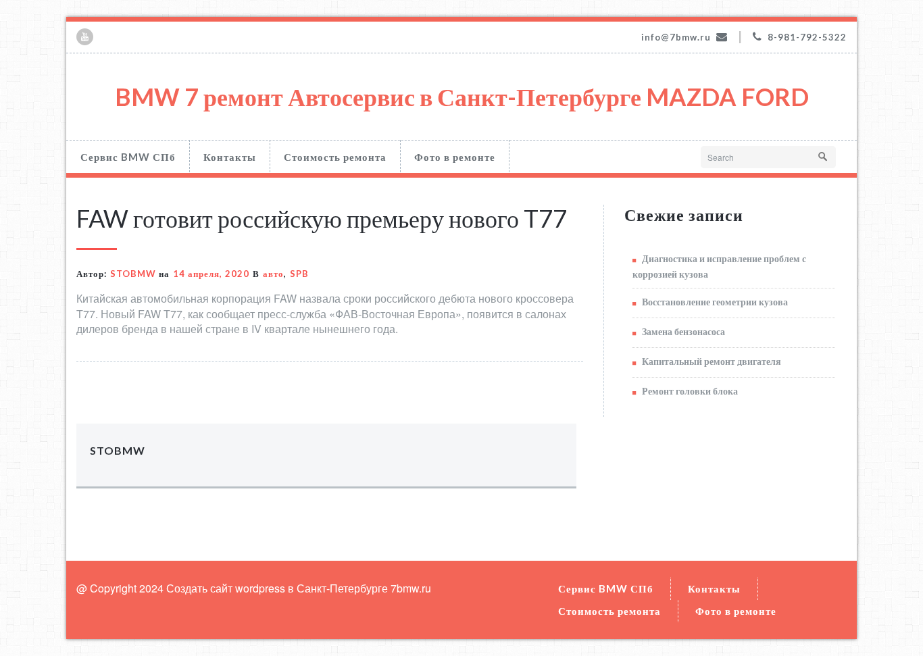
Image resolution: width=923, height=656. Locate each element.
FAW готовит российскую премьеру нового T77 (321, 218)
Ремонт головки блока (690, 391)
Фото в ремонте (454, 157)
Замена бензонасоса (683, 331)
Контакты (229, 157)
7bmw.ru (411, 588)
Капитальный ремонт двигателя (711, 361)
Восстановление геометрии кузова (715, 301)
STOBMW (133, 273)
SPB (299, 273)
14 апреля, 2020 (211, 273)
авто (273, 273)
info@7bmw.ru (676, 37)
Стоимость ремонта (335, 157)
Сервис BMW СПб (128, 157)
